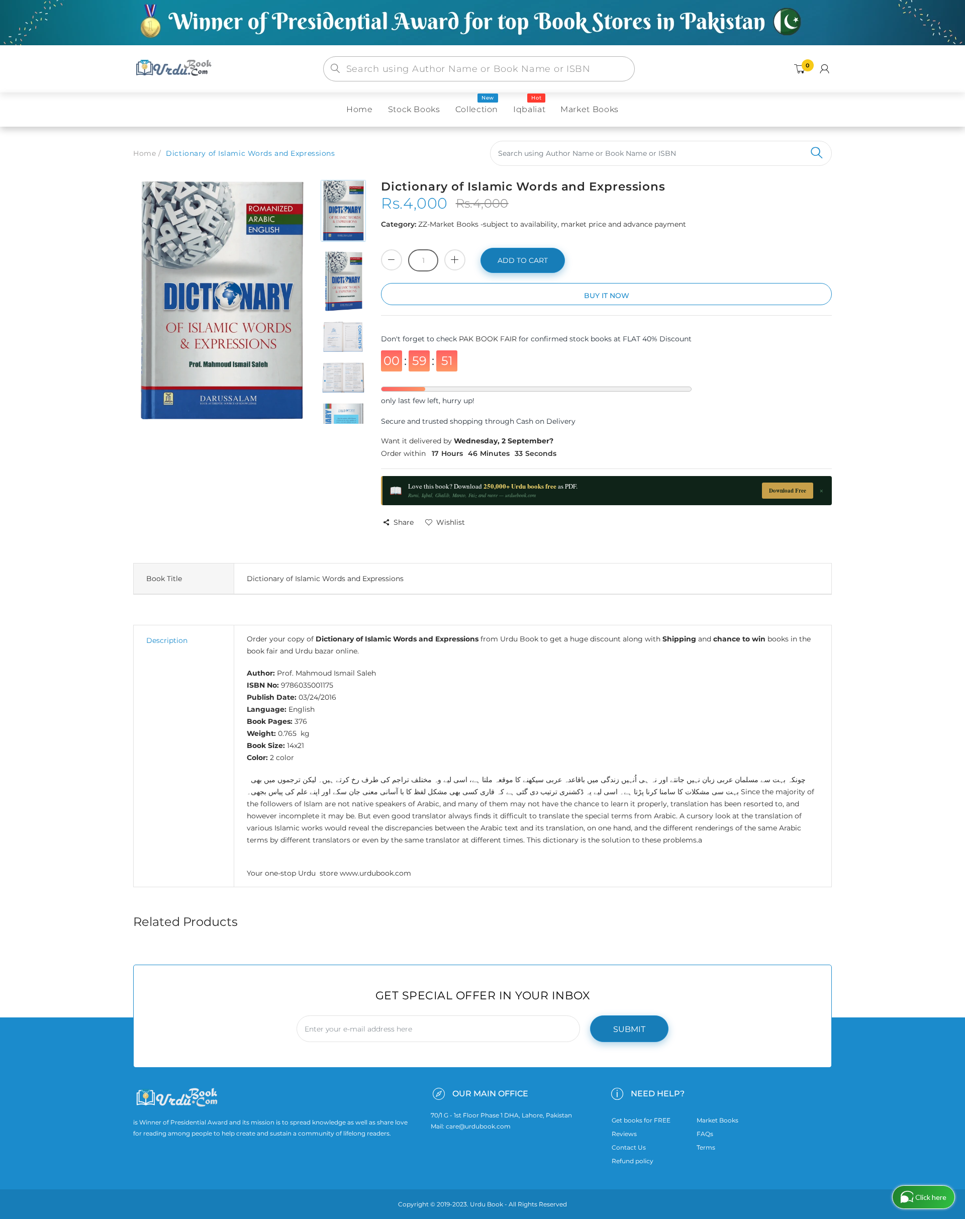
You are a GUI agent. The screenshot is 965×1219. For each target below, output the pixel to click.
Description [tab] (166, 640)
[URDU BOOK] (175, 68)
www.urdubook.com (375, 873)
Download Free (787, 491)
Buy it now (606, 295)
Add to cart (523, 260)
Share (404, 522)
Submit (629, 1029)
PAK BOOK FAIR (489, 338)
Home (144, 153)
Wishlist (450, 522)
